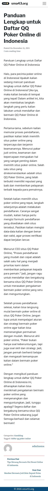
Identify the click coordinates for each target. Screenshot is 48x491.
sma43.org (19, 3)
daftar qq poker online (21, 438)
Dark (5, 3)
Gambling (18, 435)
